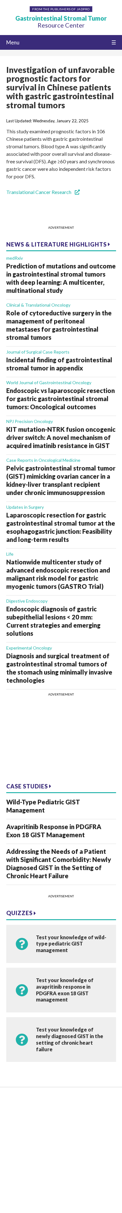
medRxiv (14, 258)
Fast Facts (17, 1131)
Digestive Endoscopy (27, 601)
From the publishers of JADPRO (61, 9)
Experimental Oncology (29, 647)
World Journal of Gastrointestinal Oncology (48, 382)
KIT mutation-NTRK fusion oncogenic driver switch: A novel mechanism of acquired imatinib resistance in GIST (60, 437)
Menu (12, 42)
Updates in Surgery (25, 507)
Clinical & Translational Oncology (38, 305)
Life (9, 554)
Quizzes (20, 913)
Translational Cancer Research (39, 192)
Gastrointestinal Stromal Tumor (61, 21)
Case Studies (27, 786)
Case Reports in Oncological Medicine (43, 460)
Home (13, 1102)
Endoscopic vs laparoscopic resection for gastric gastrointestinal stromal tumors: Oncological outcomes (60, 398)
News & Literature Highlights (57, 244)
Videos (13, 1121)
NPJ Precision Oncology (29, 421)
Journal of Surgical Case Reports (37, 351)
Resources (17, 1112)
